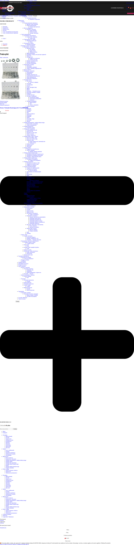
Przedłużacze (8, 441)
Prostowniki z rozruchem (32, 123)
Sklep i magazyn (27, 8)
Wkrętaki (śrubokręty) (31, 101)
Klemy (31, 42)
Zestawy (28, 191)
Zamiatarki (29, 6)
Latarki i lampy (27, 285)
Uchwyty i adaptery (34, 82)
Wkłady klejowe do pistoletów (33, 190)
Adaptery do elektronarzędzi (33, 168)
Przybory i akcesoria (31, 29)
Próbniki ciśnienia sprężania (36, 151)
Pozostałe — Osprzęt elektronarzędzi (35, 181)
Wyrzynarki (8, 445)
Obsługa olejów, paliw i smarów (31, 136)
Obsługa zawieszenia (28, 161)
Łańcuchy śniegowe (31, 237)
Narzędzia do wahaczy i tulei (33, 162)
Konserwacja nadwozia (35, 26)
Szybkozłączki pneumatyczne (33, 76)
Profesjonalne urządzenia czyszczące (32, 5)
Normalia (26, 107)
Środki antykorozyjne (31, 25)
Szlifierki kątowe (30, 197)
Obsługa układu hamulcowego (30, 152)
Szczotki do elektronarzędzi (33, 186)
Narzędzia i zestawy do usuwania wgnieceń (36, 54)
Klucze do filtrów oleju (32, 137)
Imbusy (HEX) (33, 102)
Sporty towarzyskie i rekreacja (27, 275)
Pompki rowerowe (22, 265)
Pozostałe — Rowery (28, 273)
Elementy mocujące (31, 44)
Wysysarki (29, 146)
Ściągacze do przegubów (35, 160)
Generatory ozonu (31, 127)
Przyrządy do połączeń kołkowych (34, 183)
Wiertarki (8, 442)
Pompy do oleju (30, 140)
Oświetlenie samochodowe (30, 35)
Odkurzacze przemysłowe (11, 472)
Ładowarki (29, 176)
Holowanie (26, 244)
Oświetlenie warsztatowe (32, 213)
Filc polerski (32, 49)
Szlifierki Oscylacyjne (31, 200)
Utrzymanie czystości (26, 292)
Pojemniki (29, 204)
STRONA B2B (130, 13)
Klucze (28, 86)
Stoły (28, 232)
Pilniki (28, 89)
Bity (28, 173)
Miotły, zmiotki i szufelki (32, 295)
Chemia (23, 21)
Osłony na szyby (27, 249)
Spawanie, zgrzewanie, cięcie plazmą (35, 224)
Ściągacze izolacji (25, 259)
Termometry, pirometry (32, 67)
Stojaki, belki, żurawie (32, 228)
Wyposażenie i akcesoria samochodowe (30, 241)
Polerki (25, 193)
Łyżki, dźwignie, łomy (32, 87)
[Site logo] (7, 12)
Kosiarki (7, 451)
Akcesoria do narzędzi (26, 257)
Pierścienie (29, 115)
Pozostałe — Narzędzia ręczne (33, 91)
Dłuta (28, 175)
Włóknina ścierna (33, 52)
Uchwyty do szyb (33, 59)
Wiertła (28, 189)
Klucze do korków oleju (32, 139)
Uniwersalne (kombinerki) (35, 98)
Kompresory (29, 73)
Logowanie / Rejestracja (8, 516)
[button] (4, 101)
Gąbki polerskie (33, 30)
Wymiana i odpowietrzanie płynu (34, 156)
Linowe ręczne (30, 210)
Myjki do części (30, 212)
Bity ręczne (29, 81)
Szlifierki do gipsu (31, 195)
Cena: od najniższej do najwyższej (10, 31)
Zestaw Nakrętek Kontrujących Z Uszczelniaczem (14, 108)
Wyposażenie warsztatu (29, 207)
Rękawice (29, 4)
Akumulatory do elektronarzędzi (34, 171)
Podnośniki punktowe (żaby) (36, 220)
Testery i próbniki (30, 150)
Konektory (29, 110)
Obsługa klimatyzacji (28, 126)
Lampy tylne (32, 38)
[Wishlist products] (125, 8)
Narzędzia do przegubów (32, 159)
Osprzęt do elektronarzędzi (30, 166)
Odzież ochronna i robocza (11, 470)
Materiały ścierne (30, 48)
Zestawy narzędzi (30, 106)
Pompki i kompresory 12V (32, 238)
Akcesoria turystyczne (29, 280)
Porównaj (5, 515)
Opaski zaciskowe (31, 113)
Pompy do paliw (30, 144)
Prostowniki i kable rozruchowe (31, 251)
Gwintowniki (30, 84)
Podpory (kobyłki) (34, 231)
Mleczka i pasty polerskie (32, 24)
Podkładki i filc (30, 270)
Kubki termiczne (27, 282)
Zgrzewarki (8, 446)
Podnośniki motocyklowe (35, 218)
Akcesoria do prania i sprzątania (31, 294)
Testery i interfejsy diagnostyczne (34, 68)
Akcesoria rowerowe (28, 268)
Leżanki (28, 209)
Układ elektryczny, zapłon (29, 39)
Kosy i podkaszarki (10, 450)
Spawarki (8, 447)
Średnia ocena (6, 29)
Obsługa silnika (27, 147)
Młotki (28, 88)
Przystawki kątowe (31, 184)
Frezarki (7, 437)
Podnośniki (29, 271)
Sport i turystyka (22, 266)
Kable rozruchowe (31, 252)
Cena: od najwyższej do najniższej (10, 33)
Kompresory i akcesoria (29, 71)
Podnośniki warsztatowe (32, 215)
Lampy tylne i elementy (32, 37)
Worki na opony (30, 134)
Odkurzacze (8, 471)
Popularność (5, 28)
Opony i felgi (24, 234)
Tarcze (28, 188)
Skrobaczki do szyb (28, 254)
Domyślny (5, 26)
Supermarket (21, 291)
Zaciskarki (23, 261)
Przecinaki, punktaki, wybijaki (33, 92)
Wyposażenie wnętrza (29, 43)
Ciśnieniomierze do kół (32, 130)
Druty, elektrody (33, 225)
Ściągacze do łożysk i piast (33, 164)
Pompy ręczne (33, 142)
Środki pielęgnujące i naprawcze (34, 272)
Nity (28, 112)
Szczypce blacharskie (31, 63)
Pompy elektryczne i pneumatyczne (37, 141)
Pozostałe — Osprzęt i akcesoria (34, 239)
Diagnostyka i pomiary (29, 64)
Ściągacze (29, 93)
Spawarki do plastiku (34, 227)
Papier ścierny (33, 50)
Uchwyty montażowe (28, 258)
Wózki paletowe (30, 10)
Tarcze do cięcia (21, 299)
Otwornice (29, 179)
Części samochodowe (26, 34)
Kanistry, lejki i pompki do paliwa (31, 247)
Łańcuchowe (29, 208)
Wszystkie (5, 44)
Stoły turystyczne (30, 290)
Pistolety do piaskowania (32, 60)
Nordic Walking (27, 276)
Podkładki (29, 116)
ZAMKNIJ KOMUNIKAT (23, 544)
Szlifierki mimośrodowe (32, 199)
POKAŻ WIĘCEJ (8, 544)
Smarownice (29, 145)
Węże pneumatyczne (31, 77)
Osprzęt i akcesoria (28, 236)
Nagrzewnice (8, 438)
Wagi (28, 9)
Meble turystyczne (28, 287)
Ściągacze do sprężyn (31, 165)
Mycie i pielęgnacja (28, 28)
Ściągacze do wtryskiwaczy (33, 149)
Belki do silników (33, 229)
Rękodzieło (23, 15)
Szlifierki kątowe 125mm (35, 198)
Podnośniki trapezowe (34, 223)
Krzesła (28, 288)
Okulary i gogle (33, 2)
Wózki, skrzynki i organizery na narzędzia (33, 203)
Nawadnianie (8, 14)
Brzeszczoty (29, 174)
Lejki (28, 248)
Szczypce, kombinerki (32, 96)
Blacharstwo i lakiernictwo (30, 47)
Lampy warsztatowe (34, 214)
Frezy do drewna (33, 170)
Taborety (29, 233)
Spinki (28, 117)
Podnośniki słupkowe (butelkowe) (37, 222)
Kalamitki (29, 108)
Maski (31, 1)
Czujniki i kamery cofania (29, 242)
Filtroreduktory (30, 72)
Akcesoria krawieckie (31, 18)
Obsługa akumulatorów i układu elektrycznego (34, 122)
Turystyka (23, 278)
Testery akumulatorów (32, 125)
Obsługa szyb (30, 57)
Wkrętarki (8, 443)
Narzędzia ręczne (28, 79)
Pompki (28, 281)
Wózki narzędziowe (31, 205)
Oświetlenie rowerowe (23, 263)
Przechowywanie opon (32, 132)
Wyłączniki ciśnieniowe (32, 78)
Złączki (28, 121)
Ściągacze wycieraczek (35, 58)
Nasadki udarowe (22, 262)
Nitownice (29, 55)
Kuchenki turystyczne (29, 283)
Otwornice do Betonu (34, 180)
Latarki (28, 286)
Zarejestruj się (3, 527)
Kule (28, 246)
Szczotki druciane (31, 94)
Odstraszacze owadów (10, 454)
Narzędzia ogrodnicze (10, 13)
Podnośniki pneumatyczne (35, 219)
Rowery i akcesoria (25, 267)
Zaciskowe (32, 100)
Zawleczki (29, 120)
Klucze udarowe (27, 69)
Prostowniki (29, 253)
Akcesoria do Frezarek (32, 169)
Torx (31, 103)
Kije (28, 277)
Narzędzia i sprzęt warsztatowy (28, 45)
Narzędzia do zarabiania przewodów (35, 155)
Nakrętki (29, 111)
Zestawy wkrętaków (34, 105)
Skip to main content (4, 0)
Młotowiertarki (9, 436)
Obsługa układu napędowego (30, 157)
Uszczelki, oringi (30, 118)
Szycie (25, 16)
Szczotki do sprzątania (32, 296)
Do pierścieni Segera (34, 97)
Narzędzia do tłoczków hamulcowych (35, 154)
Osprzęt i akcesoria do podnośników (38, 217)
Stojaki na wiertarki (31, 185)
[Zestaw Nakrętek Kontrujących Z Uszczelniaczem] (10, 78)
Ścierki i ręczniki (33, 31)
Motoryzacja (21, 20)
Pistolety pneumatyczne (32, 74)
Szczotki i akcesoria (34, 33)
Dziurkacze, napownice (35, 19)
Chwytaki (29, 83)
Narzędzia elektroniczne (23, 256)
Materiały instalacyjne (31, 40)
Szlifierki (26, 194)
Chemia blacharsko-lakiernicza (30, 23)
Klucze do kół (30, 131)
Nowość (4, 30)
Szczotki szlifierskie (22, 297)
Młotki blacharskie (31, 53)
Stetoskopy (29, 65)
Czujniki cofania (30, 243)
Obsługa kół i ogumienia (29, 128)
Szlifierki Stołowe (31, 202)
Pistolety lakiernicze (31, 62)
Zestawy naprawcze (31, 135)
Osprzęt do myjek (31, 178)
